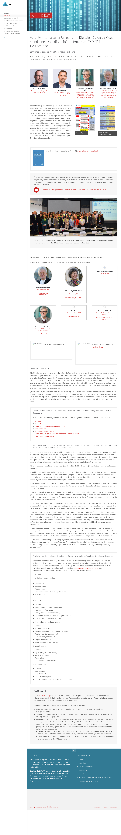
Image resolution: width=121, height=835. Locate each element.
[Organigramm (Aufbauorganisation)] (107, 130)
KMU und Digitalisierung (86, 766)
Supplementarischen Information (86, 568)
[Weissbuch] (38, 158)
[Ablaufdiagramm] (85, 130)
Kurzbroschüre (97, 347)
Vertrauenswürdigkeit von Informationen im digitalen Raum (57, 434)
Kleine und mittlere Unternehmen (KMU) (49, 426)
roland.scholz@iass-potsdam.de (43, 294)
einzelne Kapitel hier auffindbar (88, 151)
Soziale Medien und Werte (44, 431)
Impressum (97, 807)
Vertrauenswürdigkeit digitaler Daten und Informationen (95, 777)
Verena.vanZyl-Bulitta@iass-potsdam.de (104, 318)
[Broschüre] (37, 349)
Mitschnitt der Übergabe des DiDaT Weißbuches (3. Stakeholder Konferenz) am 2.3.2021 (73, 190)
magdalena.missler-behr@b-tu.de (73, 298)
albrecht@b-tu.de (104, 277)
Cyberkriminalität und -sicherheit (88, 781)
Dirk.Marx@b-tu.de (73, 316)
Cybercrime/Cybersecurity (44, 436)
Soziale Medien (83, 774)
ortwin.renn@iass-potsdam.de (43, 334)
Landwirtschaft (40, 429)
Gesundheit (39, 424)
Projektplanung (44, 695)
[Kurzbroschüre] (84, 352)
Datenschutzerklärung (110, 807)
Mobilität (38, 421)
